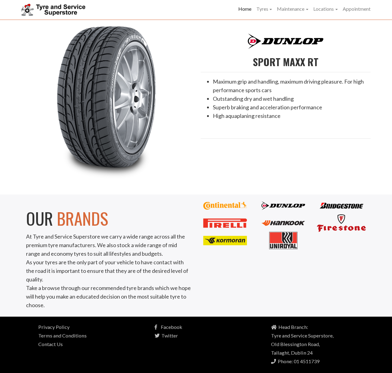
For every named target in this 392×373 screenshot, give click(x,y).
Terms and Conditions (62, 335)
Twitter (169, 335)
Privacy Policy (54, 327)
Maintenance (290, 9)
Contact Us (50, 344)
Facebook (169, 327)
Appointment (357, 9)
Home (244, 9)
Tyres (262, 9)
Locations (323, 9)
